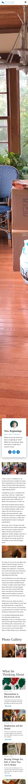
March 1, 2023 (8, 434)
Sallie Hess (17, 434)
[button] (10, 452)
